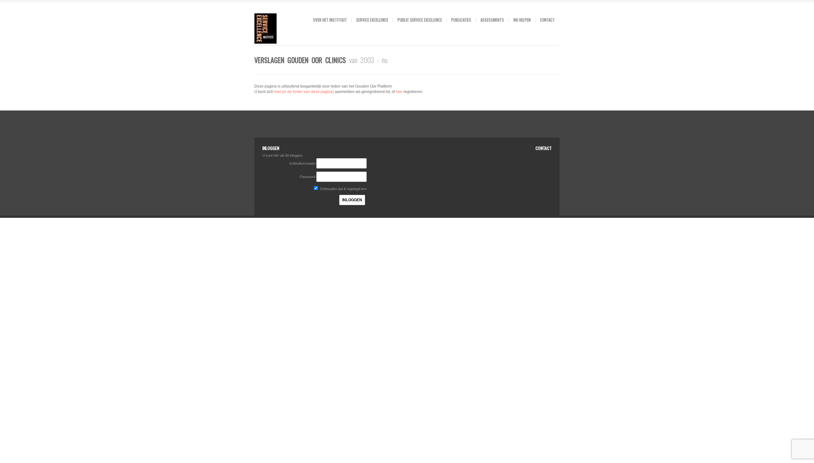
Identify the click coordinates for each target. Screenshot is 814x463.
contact (547, 20)
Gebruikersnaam (302, 163)
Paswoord (307, 177)
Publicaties (461, 20)
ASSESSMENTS (492, 20)
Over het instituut (330, 20)
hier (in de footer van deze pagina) (304, 91)
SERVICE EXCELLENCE (372, 20)
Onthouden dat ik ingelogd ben (343, 189)
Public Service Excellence (419, 20)
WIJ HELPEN (522, 20)
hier (399, 91)
